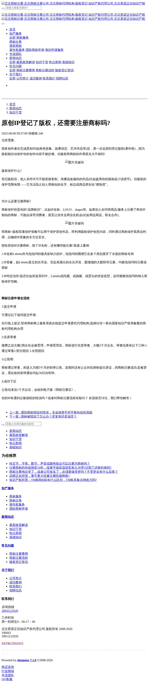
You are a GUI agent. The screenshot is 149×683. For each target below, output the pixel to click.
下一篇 (43, 416)
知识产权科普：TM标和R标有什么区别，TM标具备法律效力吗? (53, 480)
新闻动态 (15, 108)
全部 (12, 37)
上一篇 (50, 412)
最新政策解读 (18, 435)
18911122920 (10, 610)
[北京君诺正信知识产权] (74, 4)
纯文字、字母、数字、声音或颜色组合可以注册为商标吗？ (49, 463)
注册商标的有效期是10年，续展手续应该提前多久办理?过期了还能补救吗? (60, 467)
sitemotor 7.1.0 (26, 660)
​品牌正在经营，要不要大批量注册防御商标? (39, 475)
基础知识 (15, 447)
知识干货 (15, 112)
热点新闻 (15, 443)
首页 (12, 29)
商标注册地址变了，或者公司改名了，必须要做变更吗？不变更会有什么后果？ (63, 471)
